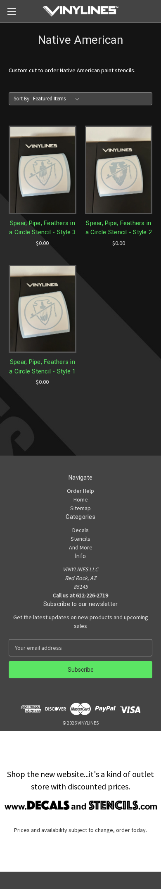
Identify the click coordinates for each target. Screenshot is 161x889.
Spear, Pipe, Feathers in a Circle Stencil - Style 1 (42, 366)
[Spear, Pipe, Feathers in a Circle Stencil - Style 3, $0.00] (42, 170)
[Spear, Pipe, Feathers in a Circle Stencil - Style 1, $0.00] (42, 309)
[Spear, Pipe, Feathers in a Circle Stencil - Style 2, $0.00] (119, 170)
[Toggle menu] (11, 11)
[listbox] (58, 99)
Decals (80, 530)
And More (80, 547)
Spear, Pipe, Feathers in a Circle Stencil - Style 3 (42, 227)
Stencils (80, 538)
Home (80, 499)
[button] (81, 805)
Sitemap (80, 508)
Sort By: (22, 98)
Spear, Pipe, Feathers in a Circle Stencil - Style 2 (118, 227)
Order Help (80, 490)
